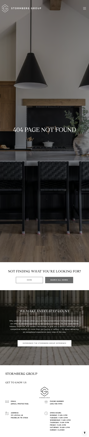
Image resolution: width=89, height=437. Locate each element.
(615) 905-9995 (56, 404)
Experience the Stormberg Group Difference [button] (44, 343)
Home (29, 280)
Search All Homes (59, 280)
